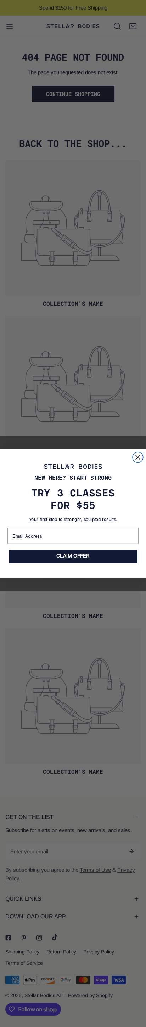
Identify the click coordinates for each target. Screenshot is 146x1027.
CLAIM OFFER (73, 556)
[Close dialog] (138, 457)
